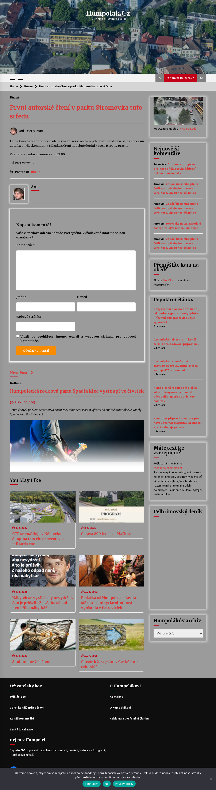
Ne (107, 783)
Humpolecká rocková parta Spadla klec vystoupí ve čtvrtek (77, 391)
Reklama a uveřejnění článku (129, 718)
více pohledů (188, 128)
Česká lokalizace (21, 729)
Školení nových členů (31, 662)
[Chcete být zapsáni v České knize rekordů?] (111, 634)
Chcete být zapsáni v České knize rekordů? (110, 664)
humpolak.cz (108, 13)
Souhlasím (91, 783)
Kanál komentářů (22, 718)
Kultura (16, 383)
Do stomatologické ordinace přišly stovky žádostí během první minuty (175, 168)
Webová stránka (28, 317)
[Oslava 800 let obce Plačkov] (111, 507)
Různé (15, 97)
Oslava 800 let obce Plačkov (106, 534)
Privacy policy (124, 783)
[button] (159, 78)
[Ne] (211, 779)
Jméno (21, 297)
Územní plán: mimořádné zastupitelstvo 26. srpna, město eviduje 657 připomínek (176, 365)
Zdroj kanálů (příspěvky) (27, 707)
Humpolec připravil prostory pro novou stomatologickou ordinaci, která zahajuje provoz (177, 422)
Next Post (19, 373)
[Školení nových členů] (43, 634)
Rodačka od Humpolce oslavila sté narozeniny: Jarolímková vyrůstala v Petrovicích (108, 603)
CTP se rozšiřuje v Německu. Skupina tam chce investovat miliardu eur (38, 539)
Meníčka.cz (170, 280)
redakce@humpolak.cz (168, 468)
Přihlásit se (18, 696)
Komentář (25, 245)
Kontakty (116, 696)
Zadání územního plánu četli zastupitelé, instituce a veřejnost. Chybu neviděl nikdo (176, 188)
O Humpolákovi (120, 707)
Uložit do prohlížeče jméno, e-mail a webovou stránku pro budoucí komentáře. (78, 339)
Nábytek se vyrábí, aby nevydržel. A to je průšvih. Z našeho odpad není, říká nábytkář (42, 603)
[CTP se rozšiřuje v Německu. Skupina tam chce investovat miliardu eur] (43, 507)
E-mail (82, 297)
